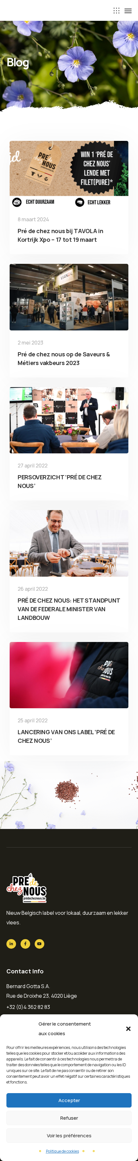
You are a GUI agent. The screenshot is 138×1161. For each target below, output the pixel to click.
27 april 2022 (32, 465)
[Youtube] (39, 944)
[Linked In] (11, 944)
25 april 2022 (32, 720)
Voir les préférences (69, 1135)
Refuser (69, 1118)
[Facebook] (25, 944)
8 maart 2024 (33, 219)
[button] (128, 1029)
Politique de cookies (62, 1151)
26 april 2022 (33, 588)
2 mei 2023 (30, 342)
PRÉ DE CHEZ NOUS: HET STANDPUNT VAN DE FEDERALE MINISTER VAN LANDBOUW (69, 609)
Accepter (69, 1100)
